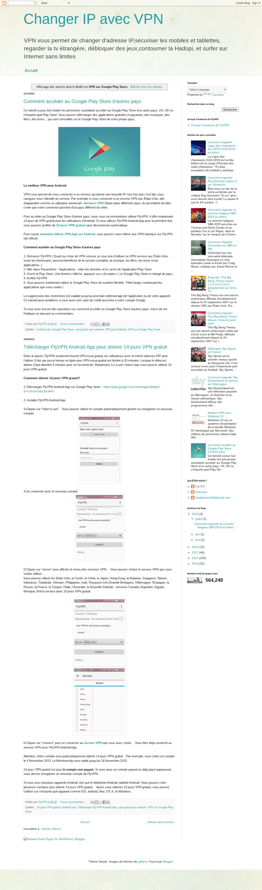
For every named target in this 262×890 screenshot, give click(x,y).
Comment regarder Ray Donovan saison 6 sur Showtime (222, 181)
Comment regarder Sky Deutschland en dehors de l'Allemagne (223, 381)
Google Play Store (63, 329)
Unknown (201, 492)
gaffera (142, 861)
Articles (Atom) (51, 828)
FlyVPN (200, 486)
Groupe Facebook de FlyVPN (210, 125)
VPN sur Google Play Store (144, 329)
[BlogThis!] (96, 324)
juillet (199, 518)
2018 (195, 547)
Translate (218, 94)
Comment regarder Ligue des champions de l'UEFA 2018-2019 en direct (221, 147)
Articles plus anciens (161, 822)
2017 (195, 552)
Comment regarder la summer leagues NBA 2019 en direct (222, 213)
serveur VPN (93, 743)
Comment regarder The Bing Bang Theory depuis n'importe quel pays (222, 318)
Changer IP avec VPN (94, 19)
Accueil (31, 70)
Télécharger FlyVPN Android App (97, 807)
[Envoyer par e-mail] (92, 324)
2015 (195, 563)
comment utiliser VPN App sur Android (67, 234)
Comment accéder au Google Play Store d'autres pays (82, 101)
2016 (195, 558)
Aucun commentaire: (73, 324)
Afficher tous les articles (146, 86)
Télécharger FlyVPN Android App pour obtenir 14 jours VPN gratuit (95, 347)
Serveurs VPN (94, 203)
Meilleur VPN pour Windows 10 (219, 414)
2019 (195, 514)
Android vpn (43, 329)
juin (198, 534)
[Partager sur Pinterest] (108, 324)
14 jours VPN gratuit (70, 225)
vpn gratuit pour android (89, 329)
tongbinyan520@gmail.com (212, 497)
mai (198, 539)
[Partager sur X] (100, 324)
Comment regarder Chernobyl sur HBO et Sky (222, 245)
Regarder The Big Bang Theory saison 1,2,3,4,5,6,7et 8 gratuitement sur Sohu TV (222, 284)
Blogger (168, 861)
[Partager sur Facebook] (104, 324)
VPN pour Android (115, 329)
